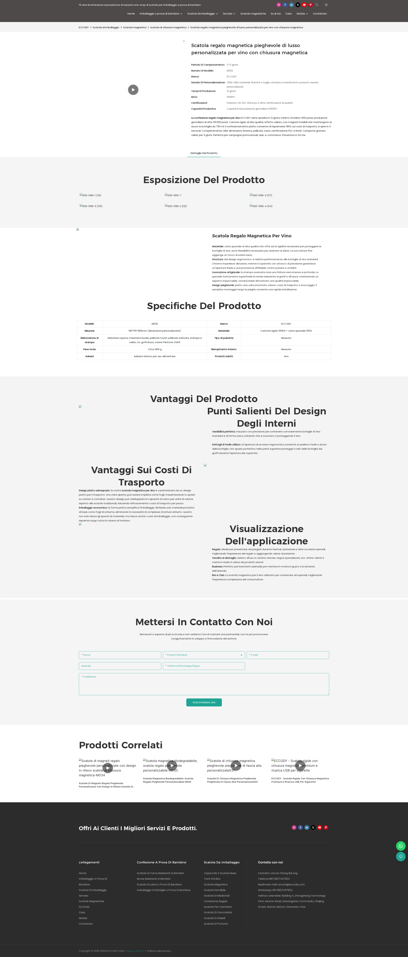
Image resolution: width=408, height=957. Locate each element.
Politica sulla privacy (159, 951)
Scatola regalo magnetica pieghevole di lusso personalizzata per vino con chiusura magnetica (246, 27)
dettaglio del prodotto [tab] (204, 153)
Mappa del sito (135, 951)
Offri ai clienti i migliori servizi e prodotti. (138, 828)
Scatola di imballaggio (106, 27)
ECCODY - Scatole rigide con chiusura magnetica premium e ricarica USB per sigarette (300, 780)
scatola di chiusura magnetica (168, 27)
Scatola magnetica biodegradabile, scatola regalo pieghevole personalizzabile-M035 (168, 780)
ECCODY (84, 27)
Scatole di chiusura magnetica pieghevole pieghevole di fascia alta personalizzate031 (232, 780)
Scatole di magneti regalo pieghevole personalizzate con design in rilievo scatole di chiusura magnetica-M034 (106, 785)
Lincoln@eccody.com (291, 884)
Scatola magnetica (134, 27)
